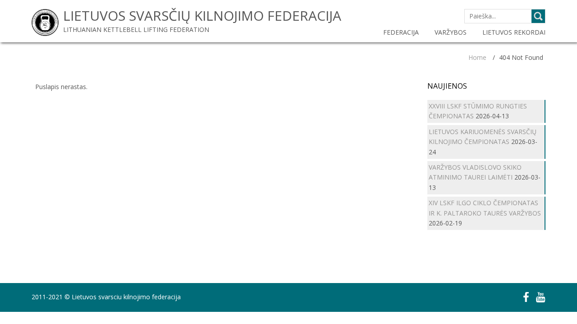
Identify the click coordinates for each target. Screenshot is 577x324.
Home (477, 57)
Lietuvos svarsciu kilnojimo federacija (126, 296)
